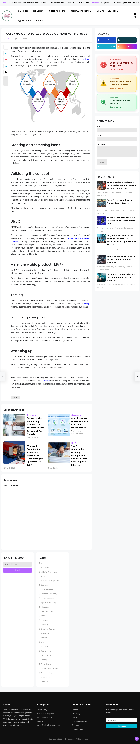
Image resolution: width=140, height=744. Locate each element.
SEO (42, 642)
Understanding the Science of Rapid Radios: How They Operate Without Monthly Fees (121, 185)
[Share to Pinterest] (5, 59)
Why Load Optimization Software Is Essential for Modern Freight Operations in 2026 (35, 455)
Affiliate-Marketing (49, 572)
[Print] (5, 72)
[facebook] (99, 40)
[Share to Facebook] (5, 47)
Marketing (45, 633)
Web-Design (46, 664)
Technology (37, 10)
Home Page (22, 10)
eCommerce (46, 677)
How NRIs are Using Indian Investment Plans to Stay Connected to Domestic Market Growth (46, 3)
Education (113, 10)
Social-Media (47, 651)
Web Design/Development (48, 725)
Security (44, 646)
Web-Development (49, 668)
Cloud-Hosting (47, 589)
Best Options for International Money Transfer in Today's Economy (121, 259)
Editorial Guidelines (80, 721)
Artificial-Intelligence (50, 580)
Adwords (45, 567)
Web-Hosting (46, 673)
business (46, 380)
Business (44, 585)
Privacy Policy (78, 729)
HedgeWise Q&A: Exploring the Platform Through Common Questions (121, 277)
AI (41, 563)
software (45, 681)
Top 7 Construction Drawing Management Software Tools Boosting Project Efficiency (80, 455)
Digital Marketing (57, 10)
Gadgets (44, 620)
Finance (92, 3)
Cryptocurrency (25, 20)
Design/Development (80, 10)
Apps (43, 576)
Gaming (100, 10)
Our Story (76, 713)
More (38, 20)
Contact (75, 710)
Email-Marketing (48, 611)
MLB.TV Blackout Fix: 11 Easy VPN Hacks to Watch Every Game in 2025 (121, 220)
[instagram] (119, 46)
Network (44, 637)
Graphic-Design (48, 629)
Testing (44, 659)
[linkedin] (119, 40)
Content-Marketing (49, 594)
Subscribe (122, 726)
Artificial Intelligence (45, 713)
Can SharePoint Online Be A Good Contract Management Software (80, 424)
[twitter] (99, 46)
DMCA (74, 717)
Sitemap (75, 725)
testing (86, 304)
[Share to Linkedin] (5, 66)
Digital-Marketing (48, 602)
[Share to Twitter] (5, 53)
